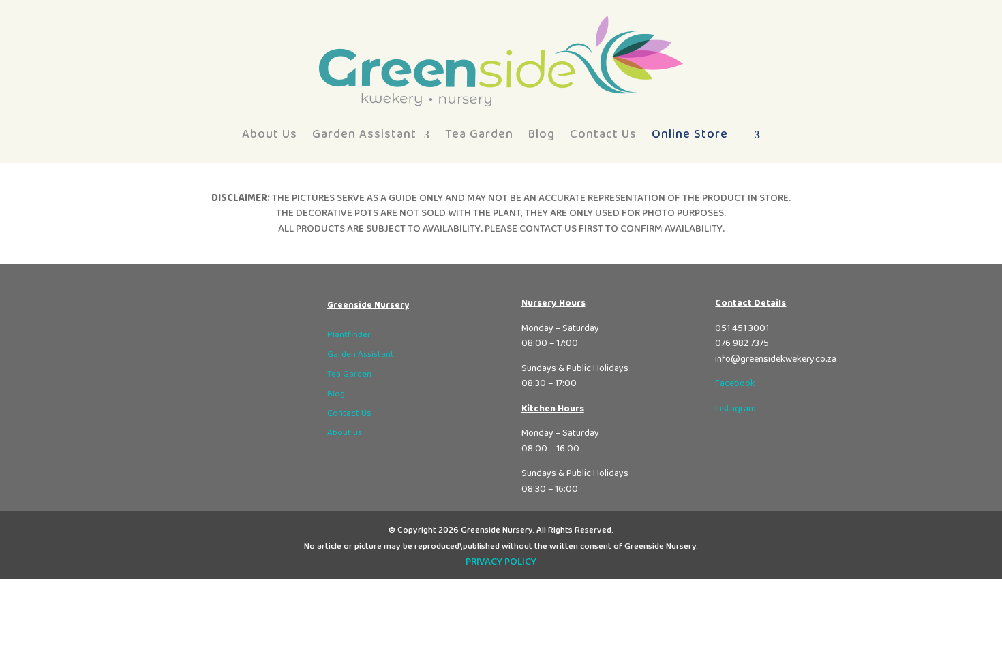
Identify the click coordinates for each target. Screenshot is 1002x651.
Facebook (735, 383)
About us (344, 433)
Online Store (690, 134)
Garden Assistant (364, 134)
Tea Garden (479, 134)
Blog (541, 134)
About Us (269, 134)
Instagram (735, 408)
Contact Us (603, 134)
